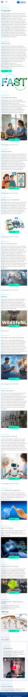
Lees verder (5, 71)
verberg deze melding (17, 696)
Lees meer (9, 696)
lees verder (13, 427)
